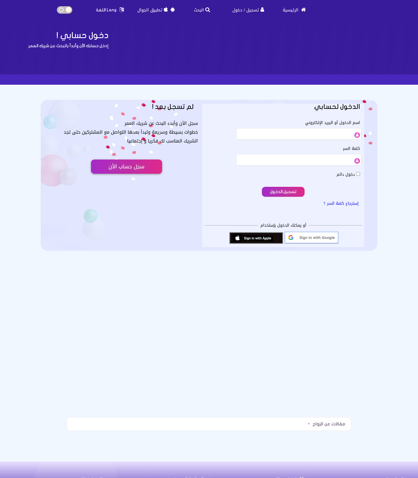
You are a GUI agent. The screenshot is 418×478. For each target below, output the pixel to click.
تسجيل (252, 10)
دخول (237, 10)
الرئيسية (291, 10)
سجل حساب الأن (126, 166)
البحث (199, 10)
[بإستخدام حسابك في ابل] (256, 243)
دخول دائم (346, 174)
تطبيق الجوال (149, 10)
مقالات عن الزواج (329, 424)
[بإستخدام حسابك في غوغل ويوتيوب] (311, 243)
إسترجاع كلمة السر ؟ (341, 203)
